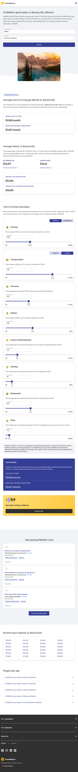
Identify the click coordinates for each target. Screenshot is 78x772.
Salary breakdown (45, 167)
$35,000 (43, 643)
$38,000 (60, 643)
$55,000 (43, 650)
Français (14, 743)
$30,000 (8, 643)
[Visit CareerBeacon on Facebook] (2, 750)
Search (39, 44)
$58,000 (60, 650)
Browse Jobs (39, 511)
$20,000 (8, 640)
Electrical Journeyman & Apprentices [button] (17, 551)
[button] (39, 719)
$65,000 (43, 653)
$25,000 (43, 640)
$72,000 (25, 656)
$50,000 (8, 650)
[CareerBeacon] (8, 759)
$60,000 (8, 653)
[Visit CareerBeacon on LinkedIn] (11, 750)
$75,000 (43, 656)
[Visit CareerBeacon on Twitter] (15, 750)
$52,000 (25, 650)
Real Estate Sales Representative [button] (16, 594)
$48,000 (60, 647)
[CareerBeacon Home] (8, 3)
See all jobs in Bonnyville (39, 613)
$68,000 (60, 653)
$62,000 (25, 653)
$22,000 (25, 640)
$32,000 (25, 643)
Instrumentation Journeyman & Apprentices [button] (20, 573)
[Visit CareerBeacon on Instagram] (6, 750)
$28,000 (60, 640)
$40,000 (8, 647)
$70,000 (8, 656)
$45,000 (43, 647)
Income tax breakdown (10, 167)
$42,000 (25, 647)
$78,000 (60, 656)
